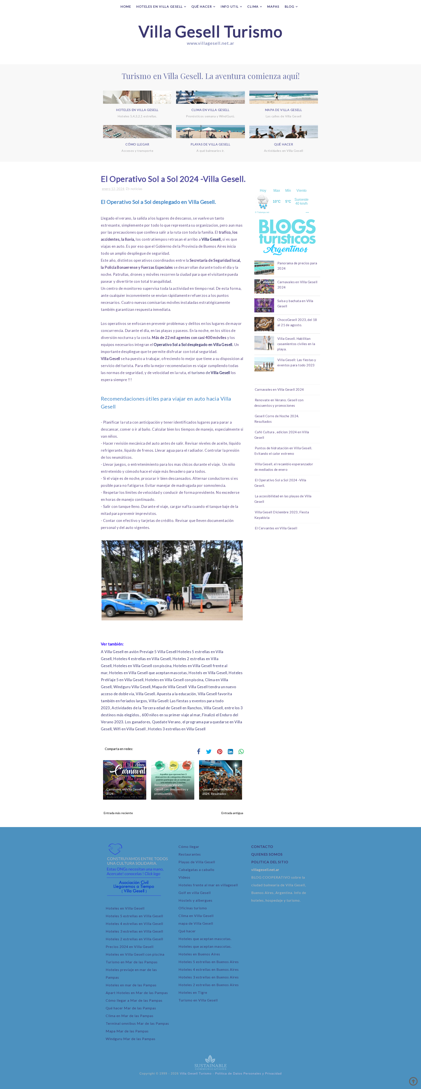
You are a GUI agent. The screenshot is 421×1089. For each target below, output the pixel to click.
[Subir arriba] (413, 1081)
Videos (184, 877)
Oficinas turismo (192, 908)
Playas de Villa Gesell (196, 862)
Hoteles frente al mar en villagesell (208, 885)
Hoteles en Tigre (192, 992)
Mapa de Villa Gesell (169, 686)
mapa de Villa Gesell (195, 923)
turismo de (211, 372)
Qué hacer (201, 6)
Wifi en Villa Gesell (129, 729)
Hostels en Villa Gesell (208, 672)
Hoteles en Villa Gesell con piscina (142, 665)
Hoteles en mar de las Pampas (131, 985)
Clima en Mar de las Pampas (129, 1016)
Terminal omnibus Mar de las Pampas (137, 1023)
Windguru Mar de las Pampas (130, 1039)
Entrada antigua (232, 813)
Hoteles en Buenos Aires (199, 954)
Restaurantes (189, 854)
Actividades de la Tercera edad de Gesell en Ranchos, (157, 708)
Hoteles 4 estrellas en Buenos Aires (208, 969)
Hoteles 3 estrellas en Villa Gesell (176, 729)
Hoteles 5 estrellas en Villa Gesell (134, 916)
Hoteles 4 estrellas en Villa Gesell (142, 658)
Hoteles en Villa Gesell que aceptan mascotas (148, 672)
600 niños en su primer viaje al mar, (171, 715)
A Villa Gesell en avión (120, 651)
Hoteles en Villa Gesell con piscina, (174, 679)
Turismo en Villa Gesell (198, 1000)
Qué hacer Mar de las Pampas (131, 1008)
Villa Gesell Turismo (211, 31)
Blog (289, 6)
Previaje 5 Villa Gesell (158, 651)
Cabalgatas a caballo (196, 869)
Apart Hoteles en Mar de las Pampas (137, 992)
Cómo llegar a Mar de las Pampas (134, 1000)
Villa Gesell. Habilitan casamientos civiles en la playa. (296, 344)
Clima (253, 6)
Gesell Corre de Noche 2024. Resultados (218, 791)
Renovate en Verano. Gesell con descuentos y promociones (171, 789)
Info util (230, 6)
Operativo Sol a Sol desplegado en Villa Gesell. (193, 344)
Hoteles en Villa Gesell (159, 6)
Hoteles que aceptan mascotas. (205, 939)
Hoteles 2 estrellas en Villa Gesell (134, 939)
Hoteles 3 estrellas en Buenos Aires (208, 977)
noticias (136, 189)
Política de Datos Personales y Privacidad (248, 1073)
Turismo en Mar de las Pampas (132, 962)
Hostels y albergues (195, 900)
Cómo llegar (188, 846)
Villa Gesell (211, 239)
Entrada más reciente (118, 813)
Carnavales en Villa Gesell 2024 (123, 791)
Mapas (273, 6)
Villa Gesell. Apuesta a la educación (166, 693)
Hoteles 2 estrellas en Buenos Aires (208, 985)
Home (126, 6)
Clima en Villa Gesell (196, 915)
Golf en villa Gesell (194, 892)
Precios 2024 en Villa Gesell (129, 946)
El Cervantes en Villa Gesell (276, 528)
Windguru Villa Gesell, (132, 686)
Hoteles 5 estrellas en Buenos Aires (208, 962)
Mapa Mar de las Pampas (127, 1031)
